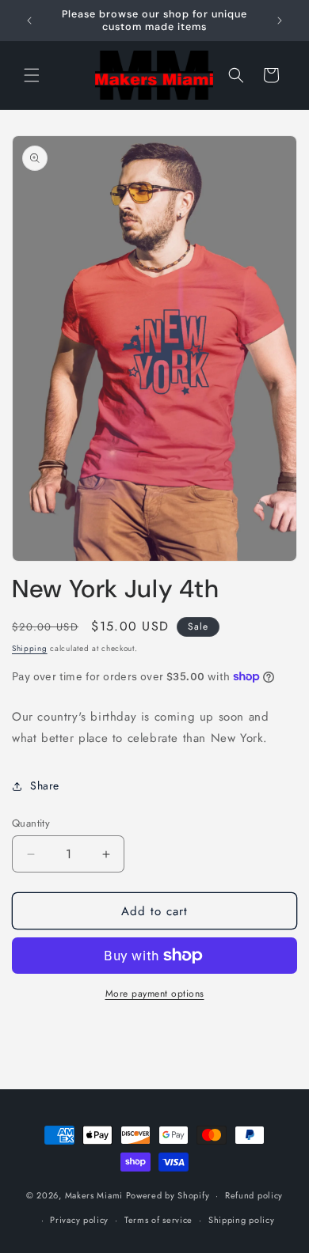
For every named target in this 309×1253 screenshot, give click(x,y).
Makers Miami (94, 1195)
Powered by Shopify (168, 1195)
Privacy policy (79, 1219)
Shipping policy (241, 1219)
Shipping (30, 648)
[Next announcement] (279, 20)
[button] (31, 75)
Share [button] (44, 785)
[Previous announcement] (29, 20)
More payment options (154, 993)
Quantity (31, 823)
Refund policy (254, 1195)
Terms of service (158, 1219)
